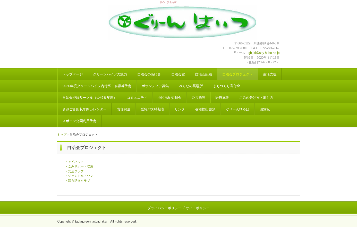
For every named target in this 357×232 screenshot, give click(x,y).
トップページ (72, 74)
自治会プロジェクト (237, 74)
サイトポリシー (198, 208)
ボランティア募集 (155, 86)
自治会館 (178, 74)
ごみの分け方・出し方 (256, 97)
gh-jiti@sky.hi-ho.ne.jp (264, 53)
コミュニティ (137, 97)
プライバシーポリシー (164, 208)
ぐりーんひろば (237, 109)
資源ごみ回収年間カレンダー (84, 109)
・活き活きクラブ (77, 180)
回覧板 (265, 109)
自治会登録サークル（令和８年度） (89, 97)
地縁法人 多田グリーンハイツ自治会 (182, 23)
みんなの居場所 (191, 86)
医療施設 (222, 97)
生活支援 (270, 74)
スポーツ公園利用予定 (79, 121)
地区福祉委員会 (169, 97)
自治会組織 (203, 74)
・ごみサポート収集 (79, 166)
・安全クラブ (74, 171)
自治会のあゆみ (149, 74)
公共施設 (198, 97)
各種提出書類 (205, 109)
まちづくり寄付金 (226, 86)
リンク (180, 109)
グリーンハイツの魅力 (110, 74)
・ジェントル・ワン (79, 176)
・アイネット (74, 162)
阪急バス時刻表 (152, 109)
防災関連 (123, 109)
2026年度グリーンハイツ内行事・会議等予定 (96, 86)
